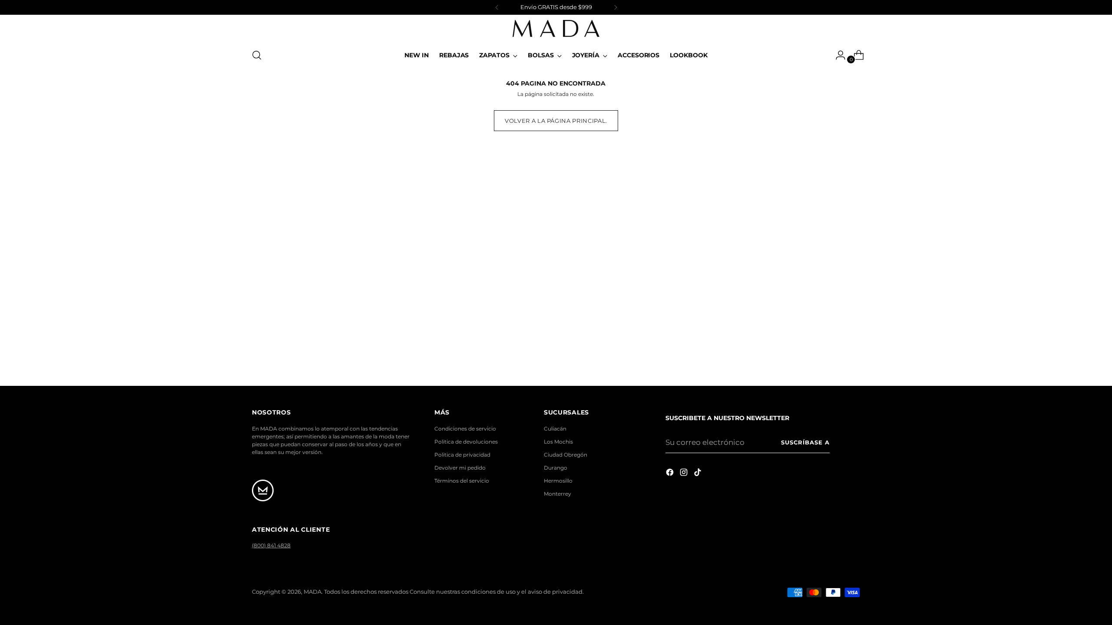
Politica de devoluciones (466, 441)
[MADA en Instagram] (684, 474)
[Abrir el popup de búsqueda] (256, 55)
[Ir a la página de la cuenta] (837, 55)
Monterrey (557, 493)
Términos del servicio (461, 480)
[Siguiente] (615, 7)
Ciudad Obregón (565, 454)
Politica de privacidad (462, 454)
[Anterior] (496, 7)
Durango (555, 467)
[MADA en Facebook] (670, 474)
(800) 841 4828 (271, 545)
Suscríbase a (805, 442)
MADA (312, 591)
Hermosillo (558, 480)
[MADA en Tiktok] (698, 474)
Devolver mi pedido (460, 467)
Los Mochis (558, 441)
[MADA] (556, 28)
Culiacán (555, 428)
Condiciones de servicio (465, 428)
